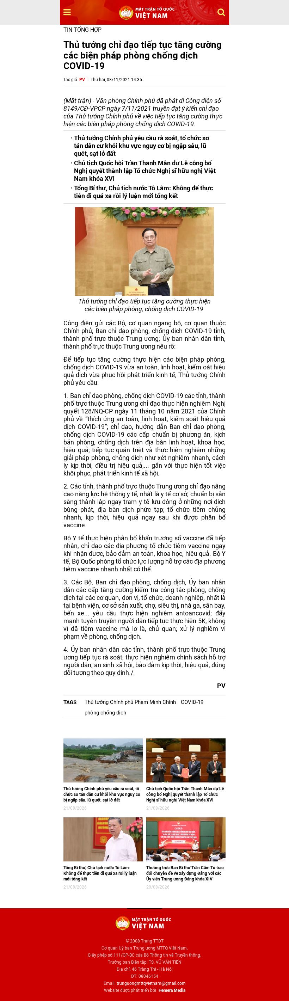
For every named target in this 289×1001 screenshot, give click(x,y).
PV (82, 79)
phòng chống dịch (105, 713)
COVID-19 (192, 702)
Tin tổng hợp (82, 29)
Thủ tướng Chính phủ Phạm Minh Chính (130, 702)
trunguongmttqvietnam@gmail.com (151, 983)
